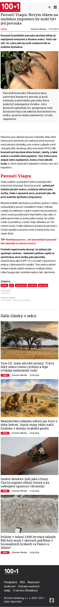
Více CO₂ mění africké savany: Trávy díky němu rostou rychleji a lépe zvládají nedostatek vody (27, 366)
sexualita (21, 285)
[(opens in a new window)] (51, 592)
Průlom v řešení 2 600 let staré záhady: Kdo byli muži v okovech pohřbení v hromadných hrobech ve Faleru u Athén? (28, 542)
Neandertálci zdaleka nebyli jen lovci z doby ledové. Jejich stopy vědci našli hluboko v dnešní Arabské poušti (29, 424)
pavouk (43, 285)
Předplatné (10, 582)
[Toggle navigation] (55, 7)
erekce (32, 285)
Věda (5, 375)
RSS (22, 582)
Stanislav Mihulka (38, 29)
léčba (4, 285)
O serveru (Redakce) (25, 590)
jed (11, 285)
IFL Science (5, 293)
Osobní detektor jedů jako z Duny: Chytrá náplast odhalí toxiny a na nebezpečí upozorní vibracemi (25, 482)
